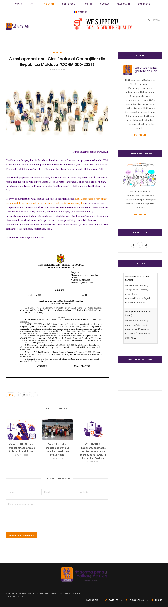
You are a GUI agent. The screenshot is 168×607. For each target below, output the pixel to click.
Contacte (144, 4)
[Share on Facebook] (18, 394)
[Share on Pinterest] (35, 394)
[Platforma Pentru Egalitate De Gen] (17, 24)
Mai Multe (140, 135)
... (147, 302)
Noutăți (49, 4)
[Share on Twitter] (24, 394)
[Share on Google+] (29, 394)
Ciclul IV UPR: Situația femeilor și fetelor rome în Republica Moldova (21, 448)
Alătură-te (123, 4)
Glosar (104, 4)
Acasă (18, 4)
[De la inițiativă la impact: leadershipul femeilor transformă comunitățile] (57, 429)
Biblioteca (68, 4)
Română (83, 12)
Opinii (89, 4)
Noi (32, 4)
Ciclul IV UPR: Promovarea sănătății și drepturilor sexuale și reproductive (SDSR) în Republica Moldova (93, 451)
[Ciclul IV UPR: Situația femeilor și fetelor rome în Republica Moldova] (21, 429)
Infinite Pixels (15, 597)
